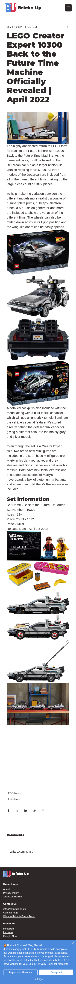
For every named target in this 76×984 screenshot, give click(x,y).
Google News (10, 936)
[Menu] (68, 7)
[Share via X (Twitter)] (17, 810)
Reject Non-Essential (20, 972)
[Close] (71, 945)
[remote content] (38, 756)
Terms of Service (12, 896)
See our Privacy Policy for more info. (48, 963)
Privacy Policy (11, 892)
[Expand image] (38, 252)
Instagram (8, 928)
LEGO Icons (13, 799)
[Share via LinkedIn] (25, 810)
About (6, 889)
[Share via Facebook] (8, 810)
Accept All (56, 972)
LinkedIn (8, 932)
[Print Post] (43, 810)
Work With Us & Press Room (19, 916)
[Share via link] (34, 810)
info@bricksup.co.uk (14, 908)
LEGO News (14, 793)
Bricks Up (29, 7)
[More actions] (67, 27)
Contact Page (10, 912)
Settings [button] (38, 979)
